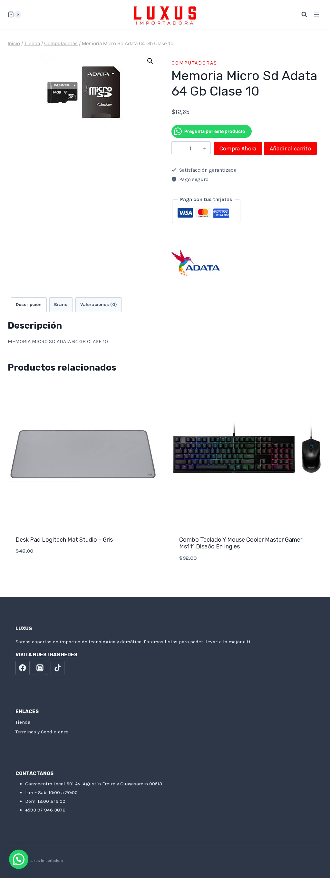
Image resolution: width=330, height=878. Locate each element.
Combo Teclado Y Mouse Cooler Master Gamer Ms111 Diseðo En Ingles (240, 543)
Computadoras (194, 63)
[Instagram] (40, 668)
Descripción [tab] (29, 304)
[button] (150, 61)
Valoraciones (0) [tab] (98, 304)
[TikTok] (58, 668)
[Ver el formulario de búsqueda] (301, 14)
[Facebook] (22, 668)
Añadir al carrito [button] (83, 572)
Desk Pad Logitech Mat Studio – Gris (64, 539)
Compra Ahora (238, 148)
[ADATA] (195, 263)
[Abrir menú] (316, 14)
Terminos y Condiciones (42, 732)
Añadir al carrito (290, 148)
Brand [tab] (61, 304)
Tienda (22, 722)
